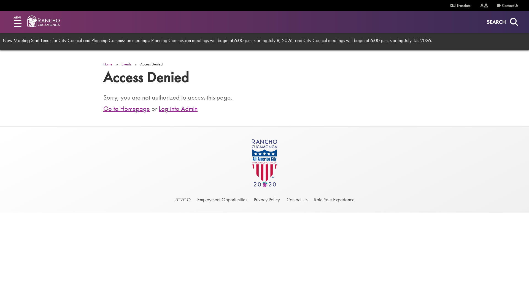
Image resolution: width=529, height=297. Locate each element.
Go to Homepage (126, 108)
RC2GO (182, 199)
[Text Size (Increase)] (486, 5)
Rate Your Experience (334, 199)
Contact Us (510, 5)
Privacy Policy (267, 199)
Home (107, 64)
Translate (463, 5)
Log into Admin (178, 108)
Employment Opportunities (222, 199)
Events (126, 64)
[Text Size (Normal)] (482, 5)
